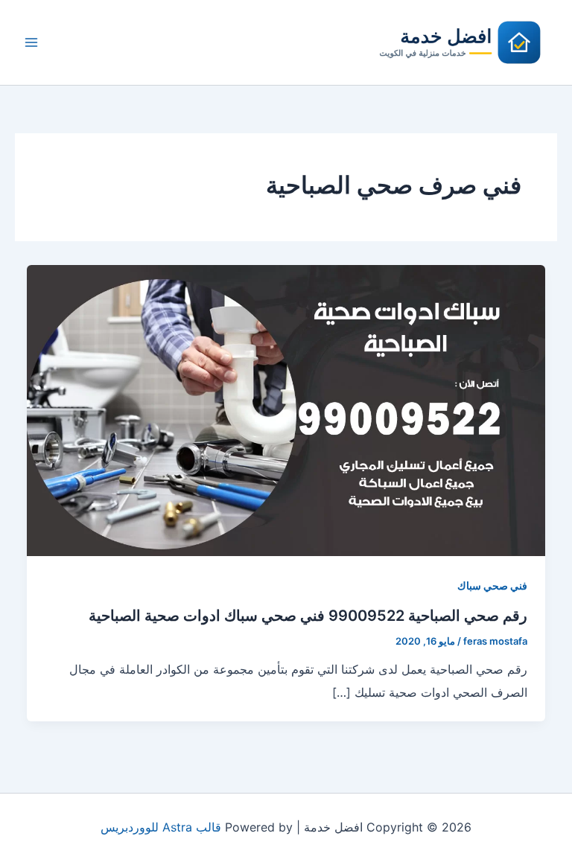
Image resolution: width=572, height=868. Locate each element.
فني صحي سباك (492, 585)
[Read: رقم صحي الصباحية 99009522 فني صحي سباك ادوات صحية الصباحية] (286, 409)
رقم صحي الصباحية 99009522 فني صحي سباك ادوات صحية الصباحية (308, 616)
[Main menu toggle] (31, 42)
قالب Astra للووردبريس (161, 827)
